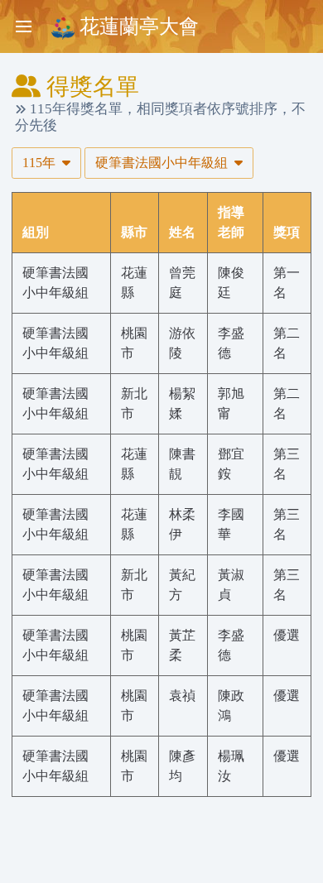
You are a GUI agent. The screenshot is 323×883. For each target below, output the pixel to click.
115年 (40, 163)
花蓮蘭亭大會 (137, 26)
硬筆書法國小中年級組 (163, 163)
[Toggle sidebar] (23, 26)
